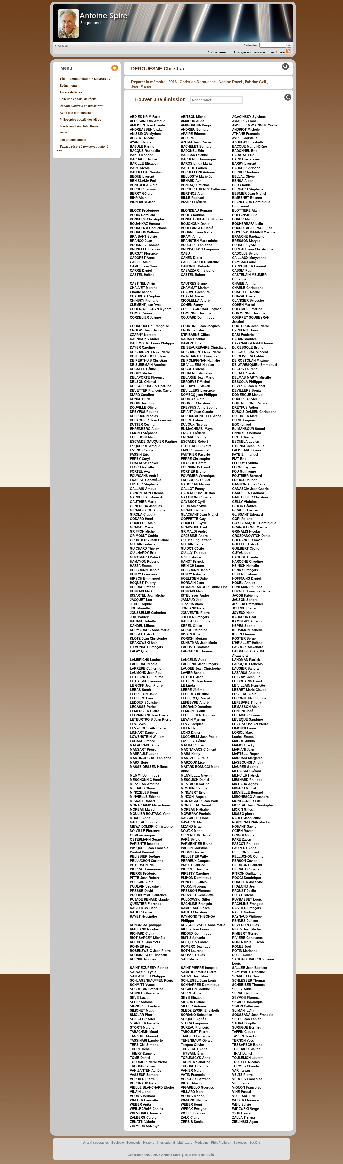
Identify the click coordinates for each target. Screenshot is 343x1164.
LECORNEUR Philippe (249, 698)
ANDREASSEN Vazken (147, 129)
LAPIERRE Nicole (143, 664)
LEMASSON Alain (246, 707)
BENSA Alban (242, 181)
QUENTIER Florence (145, 904)
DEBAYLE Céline (143, 369)
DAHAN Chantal (193, 339)
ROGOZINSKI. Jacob (248, 942)
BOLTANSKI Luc (244, 215)
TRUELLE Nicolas (246, 1062)
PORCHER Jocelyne (247, 882)
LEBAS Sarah (140, 690)
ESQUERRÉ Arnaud (145, 446)
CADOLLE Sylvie (245, 253)
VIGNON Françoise (246, 1087)
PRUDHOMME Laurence (148, 895)
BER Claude (241, 185)
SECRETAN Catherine (146, 989)
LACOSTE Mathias (195, 647)
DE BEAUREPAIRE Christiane (203, 347)
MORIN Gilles (242, 809)
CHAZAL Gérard (193, 296)
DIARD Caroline (142, 395)
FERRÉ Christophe (195, 459)
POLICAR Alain (141, 882)
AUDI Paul (189, 138)
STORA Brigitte (244, 1023)
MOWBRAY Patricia (196, 814)
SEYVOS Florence (246, 998)
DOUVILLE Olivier (144, 407)
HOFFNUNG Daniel (246, 578)
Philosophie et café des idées (80, 119)
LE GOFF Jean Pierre (146, 685)
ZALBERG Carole (143, 1117)
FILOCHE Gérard (194, 463)
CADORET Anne (142, 258)
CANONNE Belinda (195, 266)
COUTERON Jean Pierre (250, 326)
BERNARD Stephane (247, 189)
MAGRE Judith (243, 741)
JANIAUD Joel (191, 600)
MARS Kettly (190, 754)
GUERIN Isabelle (142, 544)
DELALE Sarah (243, 373)
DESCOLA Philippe (247, 382)
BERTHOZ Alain (193, 193)
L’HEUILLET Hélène (247, 643)
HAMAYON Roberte (144, 561)
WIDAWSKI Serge (245, 1109)
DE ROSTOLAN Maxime (250, 360)
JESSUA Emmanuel (247, 604)
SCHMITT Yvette (142, 985)
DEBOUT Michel (193, 369)
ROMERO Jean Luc (195, 946)
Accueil (63, 45)
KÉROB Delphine (194, 630)
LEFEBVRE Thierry (247, 702)
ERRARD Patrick (193, 437)
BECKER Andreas (245, 172)
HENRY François (245, 570)
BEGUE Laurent (142, 176)
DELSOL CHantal (143, 382)
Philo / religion (221, 1142)
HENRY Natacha (193, 574)
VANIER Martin (192, 1070)
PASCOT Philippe (245, 844)
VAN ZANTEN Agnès (145, 1070)
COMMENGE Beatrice (248, 313)
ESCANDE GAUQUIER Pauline (153, 442)
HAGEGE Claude (245, 557)
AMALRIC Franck (245, 121)
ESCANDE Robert (194, 442)
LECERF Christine (195, 694)
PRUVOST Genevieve (197, 895)
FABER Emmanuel (195, 450)
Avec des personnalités (76, 113)
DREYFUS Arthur (245, 407)
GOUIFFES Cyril (193, 523)
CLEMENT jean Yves (145, 305)
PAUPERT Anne (244, 848)
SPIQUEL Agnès (193, 1019)
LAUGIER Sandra (245, 668)
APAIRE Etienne (193, 134)
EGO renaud (241, 424)
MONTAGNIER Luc (246, 801)
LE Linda (188, 685)
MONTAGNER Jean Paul (199, 801)
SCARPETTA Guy (245, 976)
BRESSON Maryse (246, 241)
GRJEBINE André (194, 536)
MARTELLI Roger (245, 754)
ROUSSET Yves (193, 955)
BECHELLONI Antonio (198, 172)
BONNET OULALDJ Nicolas (202, 219)
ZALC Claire (190, 1117)
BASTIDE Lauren (194, 168)
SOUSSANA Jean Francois (252, 1015)
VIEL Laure (240, 1083)
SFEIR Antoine (141, 1002)
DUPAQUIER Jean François (151, 420)
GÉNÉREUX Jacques (146, 506)
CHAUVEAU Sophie (145, 296)
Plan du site (276, 52)
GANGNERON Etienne (147, 493)
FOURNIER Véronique (198, 476)
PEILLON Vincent (245, 852)
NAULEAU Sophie (143, 822)
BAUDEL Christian (246, 168)
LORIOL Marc (242, 732)
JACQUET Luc (141, 600)
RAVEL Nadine (243, 912)
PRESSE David (141, 891)
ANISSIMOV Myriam (145, 134)
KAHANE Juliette (143, 621)
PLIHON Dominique (196, 878)
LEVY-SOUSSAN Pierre (148, 728)
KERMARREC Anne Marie (149, 630)
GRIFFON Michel (143, 531)
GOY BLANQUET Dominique (254, 523)
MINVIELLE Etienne (145, 797)
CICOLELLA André (195, 300)
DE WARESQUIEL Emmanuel (254, 365)
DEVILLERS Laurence (198, 390)
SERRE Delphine (245, 993)
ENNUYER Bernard (246, 433)
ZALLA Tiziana (243, 1117)
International (166, 1142)
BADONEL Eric (192, 151)
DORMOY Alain (192, 399)
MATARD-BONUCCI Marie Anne (200, 769)
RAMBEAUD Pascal (196, 908)
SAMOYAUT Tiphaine (248, 972)
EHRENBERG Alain (144, 429)
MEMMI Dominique (144, 775)
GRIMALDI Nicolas (246, 531)
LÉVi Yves (138, 724)
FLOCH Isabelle (142, 467)
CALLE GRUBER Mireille (200, 262)
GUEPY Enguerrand (196, 540)
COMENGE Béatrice (196, 313)
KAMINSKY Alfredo (247, 621)
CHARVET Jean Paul (197, 292)
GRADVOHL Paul (194, 527)
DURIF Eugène (243, 420)
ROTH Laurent (192, 951)
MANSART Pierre (143, 749)
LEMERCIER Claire (144, 711)
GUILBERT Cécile (245, 548)
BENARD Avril (192, 181)
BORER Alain (242, 219)
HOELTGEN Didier (195, 578)
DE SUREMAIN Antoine (148, 365)
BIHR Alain (138, 198)
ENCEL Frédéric (193, 433)
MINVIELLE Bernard (247, 792)
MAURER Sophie (245, 767)
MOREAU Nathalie (195, 809)
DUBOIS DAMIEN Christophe (254, 412)
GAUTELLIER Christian (250, 497)
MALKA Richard (193, 745)
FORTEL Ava (140, 471)
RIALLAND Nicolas (144, 929)
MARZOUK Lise (193, 762)
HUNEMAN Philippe (247, 587)
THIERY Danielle (142, 1053)
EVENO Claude (141, 450)
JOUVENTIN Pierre (195, 613)
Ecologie (117, 1142)
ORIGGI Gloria (243, 835)
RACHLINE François (196, 904)
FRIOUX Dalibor (244, 480)
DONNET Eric (140, 399)
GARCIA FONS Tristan (198, 493)
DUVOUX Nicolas (194, 424)
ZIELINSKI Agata (245, 1122)
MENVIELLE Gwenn (196, 775)
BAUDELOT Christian (146, 172)
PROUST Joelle (244, 891)
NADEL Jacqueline (246, 818)
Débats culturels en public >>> (81, 106)
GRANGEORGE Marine (249, 527)
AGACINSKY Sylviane (249, 117)
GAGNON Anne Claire (248, 484)
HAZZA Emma (141, 566)
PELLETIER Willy (194, 856)
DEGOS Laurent (244, 369)
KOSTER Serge (244, 638)
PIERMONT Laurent (247, 865)
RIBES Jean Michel (247, 929)
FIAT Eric (239, 459)
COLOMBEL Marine (247, 309)
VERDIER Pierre (142, 1079)
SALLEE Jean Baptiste (249, 968)
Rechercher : (251, 45)
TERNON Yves (243, 1040)
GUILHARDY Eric (143, 553)
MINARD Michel (244, 788)
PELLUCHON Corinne (146, 861)
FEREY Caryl (140, 459)
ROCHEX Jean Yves (145, 942)
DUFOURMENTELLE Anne (201, 416)
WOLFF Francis (193, 1113)
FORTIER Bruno (193, 471)
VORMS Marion (193, 1096)
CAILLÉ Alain (140, 262)
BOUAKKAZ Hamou (145, 224)
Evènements (69, 85)
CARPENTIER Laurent (249, 266)
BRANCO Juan (141, 241)
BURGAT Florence (144, 253)
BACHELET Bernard (196, 146)
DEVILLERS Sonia (246, 390)
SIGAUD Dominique (247, 1002)
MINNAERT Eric (193, 792)
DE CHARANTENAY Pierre (150, 352)
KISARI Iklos (190, 634)
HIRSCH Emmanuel (145, 578)
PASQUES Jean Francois (149, 848)
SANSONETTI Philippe (147, 976)
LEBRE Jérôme (192, 690)
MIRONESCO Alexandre (250, 797)
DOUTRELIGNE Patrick (249, 403)
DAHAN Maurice (244, 339)
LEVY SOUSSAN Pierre (250, 724)
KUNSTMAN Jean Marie (199, 643)
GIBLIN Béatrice (244, 506)
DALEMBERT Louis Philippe (152, 343)
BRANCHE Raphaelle (248, 236)
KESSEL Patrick (142, 634)
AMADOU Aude (192, 121)
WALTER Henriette (144, 1100)
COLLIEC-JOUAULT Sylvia (201, 309)
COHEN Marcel (243, 305)
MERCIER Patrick (245, 775)
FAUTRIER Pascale (195, 454)
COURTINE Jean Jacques (200, 326)
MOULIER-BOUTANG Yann (150, 814)
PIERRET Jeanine (194, 869)
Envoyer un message (249, 52)
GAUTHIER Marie (143, 502)
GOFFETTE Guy (193, 519)
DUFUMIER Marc (245, 416)
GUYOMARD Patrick (145, 557)
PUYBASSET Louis (247, 899)
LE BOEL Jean (192, 677)
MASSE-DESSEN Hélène (149, 767)
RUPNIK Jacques (143, 959)
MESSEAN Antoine (144, 784)
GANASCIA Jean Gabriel (251, 489)
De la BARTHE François (199, 356)
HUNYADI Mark (141, 591)
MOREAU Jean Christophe (252, 805)
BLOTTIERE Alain (246, 210)
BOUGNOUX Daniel (195, 224)
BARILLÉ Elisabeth (144, 163)
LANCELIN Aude (193, 660)
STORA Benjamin (194, 1023)
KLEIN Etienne (243, 634)
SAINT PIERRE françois (199, 968)
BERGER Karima (143, 189)
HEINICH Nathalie (245, 566)
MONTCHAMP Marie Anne (150, 805)
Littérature (184, 1142)
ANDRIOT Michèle (246, 129)
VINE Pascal (241, 1092)
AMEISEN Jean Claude (147, 125)
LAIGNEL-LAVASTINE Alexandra (248, 653)
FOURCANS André (144, 476)
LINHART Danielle (143, 732)
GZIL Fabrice (191, 557)
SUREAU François (195, 1027)
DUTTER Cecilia (142, 424)
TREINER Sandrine (195, 1062)
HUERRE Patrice (142, 587)
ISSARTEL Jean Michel (148, 595)
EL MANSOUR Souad (248, 429)
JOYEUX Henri (243, 613)
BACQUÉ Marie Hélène (249, 146)
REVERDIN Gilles (245, 925)
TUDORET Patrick (194, 1066)
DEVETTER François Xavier (151, 390)
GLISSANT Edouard (247, 514)
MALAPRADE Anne (144, 745)
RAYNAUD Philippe (247, 916)
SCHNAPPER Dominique (200, 985)
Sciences (240, 1142)
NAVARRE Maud (193, 822)
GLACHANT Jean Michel (199, 514)
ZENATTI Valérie (142, 1122)
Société (254, 1142)
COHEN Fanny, (192, 305)
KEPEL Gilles (191, 626)
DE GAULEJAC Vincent (250, 352)
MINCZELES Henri (144, 792)
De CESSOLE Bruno (247, 347)
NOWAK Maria (191, 831)
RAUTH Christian (194, 912)
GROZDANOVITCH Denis (251, 536)
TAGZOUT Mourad (144, 1036)
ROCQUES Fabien (195, 942)
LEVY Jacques (192, 724)
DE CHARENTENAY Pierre (201, 352)
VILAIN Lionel (140, 1092)
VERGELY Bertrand (196, 1079)
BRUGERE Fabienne (196, 245)
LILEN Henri (190, 728)
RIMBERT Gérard (245, 933)
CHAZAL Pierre (243, 296)
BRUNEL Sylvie (244, 245)
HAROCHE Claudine (247, 561)
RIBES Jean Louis (195, 929)
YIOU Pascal (241, 1113)
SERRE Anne (191, 993)
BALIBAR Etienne (194, 155)
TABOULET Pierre (194, 1032)
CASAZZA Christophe (197, 270)
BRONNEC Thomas (144, 245)
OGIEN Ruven (242, 831)
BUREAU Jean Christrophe (252, 249)
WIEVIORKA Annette (145, 1113)
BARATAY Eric (243, 155)
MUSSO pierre (243, 814)
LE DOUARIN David (247, 681)
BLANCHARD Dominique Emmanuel (251, 204)
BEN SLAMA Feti (143, 181)
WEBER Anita (140, 1104)
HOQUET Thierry (143, 583)
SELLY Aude (242, 989)
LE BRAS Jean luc (246, 677)
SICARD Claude (193, 1002)
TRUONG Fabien (142, 1066)
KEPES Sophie (243, 626)
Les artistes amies (73, 140)
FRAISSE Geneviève (145, 480)
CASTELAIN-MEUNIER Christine (249, 277)
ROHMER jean (141, 946)
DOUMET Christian (195, 403)
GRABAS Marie (141, 527)
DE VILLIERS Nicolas (197, 365)
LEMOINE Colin (193, 711)
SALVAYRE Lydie (143, 972)
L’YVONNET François (146, 647)
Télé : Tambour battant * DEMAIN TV (85, 79)
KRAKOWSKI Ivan (143, 643)
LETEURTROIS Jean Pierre (151, 720)
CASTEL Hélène (142, 275)
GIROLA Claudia (142, 514)
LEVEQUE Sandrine (247, 720)
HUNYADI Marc (192, 591)
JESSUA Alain (192, 604)
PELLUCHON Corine (247, 856)
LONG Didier (190, 732)
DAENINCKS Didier (144, 339)
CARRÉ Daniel (141, 270)
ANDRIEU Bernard (195, 129)
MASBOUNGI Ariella (247, 762)
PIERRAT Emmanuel (146, 869)
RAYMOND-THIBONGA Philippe (198, 919)
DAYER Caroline (142, 347)
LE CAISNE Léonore (145, 681)
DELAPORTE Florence (147, 377)
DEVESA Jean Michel (248, 386)
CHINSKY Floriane (144, 300)
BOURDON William (144, 232)
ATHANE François (246, 134)
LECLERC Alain (244, 694)
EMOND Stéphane (143, 433)
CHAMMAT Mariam (195, 288)
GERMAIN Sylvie (194, 506)
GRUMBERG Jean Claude (149, 540)
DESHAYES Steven (195, 386)
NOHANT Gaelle (244, 826)
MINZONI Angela (193, 797)
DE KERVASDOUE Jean (148, 356)
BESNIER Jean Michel (249, 193)
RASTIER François (246, 908)
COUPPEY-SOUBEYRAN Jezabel (250, 320)
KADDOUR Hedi (244, 617)
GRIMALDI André (194, 531)
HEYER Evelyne (244, 574)
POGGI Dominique (246, 878)
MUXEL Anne (140, 818)
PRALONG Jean (244, 886)
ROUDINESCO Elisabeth (148, 955)
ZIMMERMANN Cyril (145, 1126)
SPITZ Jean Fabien (246, 1019)
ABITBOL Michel (193, 117)
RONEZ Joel (241, 946)
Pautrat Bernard (142, 852)
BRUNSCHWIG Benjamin (200, 249)
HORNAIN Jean (192, 583)
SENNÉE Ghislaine (144, 993)
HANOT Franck (192, 561)
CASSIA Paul (242, 270)
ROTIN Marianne (244, 951)
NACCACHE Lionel (195, 818)
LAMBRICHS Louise (145, 660)
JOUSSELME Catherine (148, 613)
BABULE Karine (142, 146)
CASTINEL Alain (142, 283)
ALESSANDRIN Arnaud (147, 121)
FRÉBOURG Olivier (195, 480)
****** (63, 133)
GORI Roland (242, 519)
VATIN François (193, 1075)
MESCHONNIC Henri (145, 780)
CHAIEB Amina (243, 283)
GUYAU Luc (241, 553)
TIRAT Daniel (242, 1053)
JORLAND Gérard (194, 608)
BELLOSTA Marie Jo (196, 176)
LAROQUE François (247, 664)
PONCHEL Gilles (194, 882)
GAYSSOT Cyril (193, 502)
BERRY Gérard (141, 193)
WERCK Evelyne (193, 1109)
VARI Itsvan (241, 1070)
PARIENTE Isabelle (144, 844)
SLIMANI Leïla (243, 1010)
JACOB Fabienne (245, 595)
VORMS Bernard (142, 1096)
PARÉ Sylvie (190, 839)
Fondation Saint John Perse (79, 126)
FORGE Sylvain (244, 467)
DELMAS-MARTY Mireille (251, 377)
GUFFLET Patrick (245, 544)
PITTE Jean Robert (144, 878)
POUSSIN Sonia (193, 886)
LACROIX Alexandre (247, 647)
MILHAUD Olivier (143, 788)
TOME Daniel (140, 1058)
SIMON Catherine (245, 1006)
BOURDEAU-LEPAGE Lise (252, 228)
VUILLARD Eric (244, 1096)
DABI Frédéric (243, 335)
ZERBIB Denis (192, 1122)
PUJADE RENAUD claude (149, 899)
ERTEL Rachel (243, 437)
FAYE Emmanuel (245, 454)
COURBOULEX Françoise (149, 326)
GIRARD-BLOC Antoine (147, 510)
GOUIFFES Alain (143, 523)
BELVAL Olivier (244, 176)
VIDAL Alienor (192, 1083)
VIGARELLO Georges (197, 1087)
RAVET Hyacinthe (143, 916)
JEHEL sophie (141, 604)
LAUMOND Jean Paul (146, 673)
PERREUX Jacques (195, 861)
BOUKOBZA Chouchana (148, 228)
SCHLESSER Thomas (249, 980)
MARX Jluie (139, 762)
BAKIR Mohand (141, 155)
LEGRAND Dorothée (196, 707)
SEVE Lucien (140, 998)
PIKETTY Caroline (195, 873)
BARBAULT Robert (144, 159)
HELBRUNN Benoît (144, 570)
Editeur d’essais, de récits (78, 99)
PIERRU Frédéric (143, 873)
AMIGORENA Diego (196, 125)
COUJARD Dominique (197, 317)
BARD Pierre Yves (246, 159)
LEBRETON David (143, 694)
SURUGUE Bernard (246, 1027)
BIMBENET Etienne (247, 198)
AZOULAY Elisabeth (247, 142)
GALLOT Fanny (193, 489)
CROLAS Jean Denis (145, 330)
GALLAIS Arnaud (143, 489)
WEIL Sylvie (241, 1104)
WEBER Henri (191, 1104)
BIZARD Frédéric (194, 202)
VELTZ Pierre (242, 1075)
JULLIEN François (195, 617)
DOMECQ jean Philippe (199, 395)
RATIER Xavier (141, 912)
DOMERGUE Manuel (247, 395)
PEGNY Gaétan (192, 852)
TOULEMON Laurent (247, 1058)
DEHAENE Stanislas (196, 373)
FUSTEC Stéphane (144, 484)
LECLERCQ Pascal (195, 698)
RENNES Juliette (245, 921)
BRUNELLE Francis (145, 249)
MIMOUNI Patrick (194, 788)
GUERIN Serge (192, 544)
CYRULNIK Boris (245, 330)
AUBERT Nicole (142, 138)
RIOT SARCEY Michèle (147, 938)
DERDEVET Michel (195, 382)
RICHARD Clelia (142, 933)
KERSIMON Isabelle (247, 630)
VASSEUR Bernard (144, 1075)
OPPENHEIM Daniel (196, 835)
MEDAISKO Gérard (246, 771)
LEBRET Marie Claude (249, 690)
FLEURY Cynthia (245, 463)
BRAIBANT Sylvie (143, 236)
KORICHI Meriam (194, 638)
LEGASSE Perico (143, 707)
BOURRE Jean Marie (196, 232)
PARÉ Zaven (241, 839)
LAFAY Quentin (141, 651)
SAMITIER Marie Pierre (198, 972)
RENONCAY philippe (146, 925)
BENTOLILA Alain (143, 185)
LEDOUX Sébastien (145, 702)
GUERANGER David (247, 540)
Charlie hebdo (141, 292)
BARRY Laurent (244, 163)
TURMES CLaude (245, 1066)
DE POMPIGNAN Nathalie (200, 360)
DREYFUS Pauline (144, 412)
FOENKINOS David (195, 467)
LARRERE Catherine (145, 668)
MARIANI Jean (243, 749)
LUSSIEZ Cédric (193, 741)
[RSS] (288, 50)
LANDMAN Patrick (246, 660)
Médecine (202, 1142)
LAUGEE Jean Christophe (201, 668)
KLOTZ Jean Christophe (148, 638)
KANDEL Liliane (142, 626)
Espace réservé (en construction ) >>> (82, 149)
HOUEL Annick (243, 583)
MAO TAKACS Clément (198, 749)
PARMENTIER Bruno (197, 844)
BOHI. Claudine (193, 215)
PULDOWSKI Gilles (196, 899)
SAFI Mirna (189, 959)
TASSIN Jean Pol (245, 1036)
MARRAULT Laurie (144, 754)
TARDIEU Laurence (195, 1036)
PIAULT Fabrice (193, 865)
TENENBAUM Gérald (197, 1040)
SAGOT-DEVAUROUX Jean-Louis (253, 961)
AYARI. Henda (140, 142)
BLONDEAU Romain (196, 210)
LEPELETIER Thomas (198, 715)
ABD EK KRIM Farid (145, 117)
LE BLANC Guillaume (146, 677)
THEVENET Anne (194, 1049)
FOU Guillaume (244, 471)
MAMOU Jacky (243, 745)
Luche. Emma (243, 737)
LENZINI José (242, 711)
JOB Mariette (140, 608)
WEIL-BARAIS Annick (146, 1109)
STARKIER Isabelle (144, 1023)
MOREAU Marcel (142, 809)
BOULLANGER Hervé (197, 228)
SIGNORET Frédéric (145, 1006)
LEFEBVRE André (195, 702)
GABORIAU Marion (195, 484)
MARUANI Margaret (247, 758)
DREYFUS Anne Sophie (199, 407)
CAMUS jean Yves (143, 266)
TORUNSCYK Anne (195, 1058)
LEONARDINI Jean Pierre (149, 715)
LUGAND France (142, 741)
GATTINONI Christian (197, 497)
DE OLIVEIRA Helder (248, 356)
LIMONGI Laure (244, 728)
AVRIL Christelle (244, 138)
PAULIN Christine (194, 848)
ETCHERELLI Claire (196, 446)
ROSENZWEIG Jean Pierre (150, 951)
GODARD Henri (141, 519)
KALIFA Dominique (195, 621)
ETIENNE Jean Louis (248, 446)
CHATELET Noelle (246, 292)
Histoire (148, 1142)
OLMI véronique (142, 835)
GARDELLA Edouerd (146, 497)
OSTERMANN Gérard (146, 839)
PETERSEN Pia (142, 865)
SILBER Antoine (193, 1006)
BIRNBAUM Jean (142, 202)
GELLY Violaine (244, 502)
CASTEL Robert (193, 275)
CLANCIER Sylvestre (248, 300)
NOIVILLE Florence (145, 831)
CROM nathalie (192, 330)
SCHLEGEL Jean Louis (199, 980)
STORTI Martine (142, 1027)
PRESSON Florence (196, 891)
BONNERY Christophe (147, 219)
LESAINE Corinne (246, 715)
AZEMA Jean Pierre (196, 142)
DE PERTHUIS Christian (148, 360)
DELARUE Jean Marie (197, 377)
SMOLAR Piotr (141, 1015)
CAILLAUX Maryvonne (249, 258)
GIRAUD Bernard (194, 510)
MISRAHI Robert (142, 801)
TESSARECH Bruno (247, 1045)
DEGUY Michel (141, 373)
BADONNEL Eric (244, 151)
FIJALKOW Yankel (144, 463)
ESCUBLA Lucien (245, 442)
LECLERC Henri (142, 698)
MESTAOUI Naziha (195, 784)
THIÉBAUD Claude (246, 1049)
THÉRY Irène (140, 1049)
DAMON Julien (192, 343)
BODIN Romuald (142, 215)
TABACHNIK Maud (144, 1032)
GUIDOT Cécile (192, 548)
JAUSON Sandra (244, 600)
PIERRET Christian (246, 869)
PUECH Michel (243, 895)
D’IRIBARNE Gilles (195, 335)
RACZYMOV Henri (144, 908)
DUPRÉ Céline (192, 420)
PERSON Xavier (244, 861)
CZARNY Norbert (143, 335)
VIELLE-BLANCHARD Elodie (152, 1087)
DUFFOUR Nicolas (144, 416)
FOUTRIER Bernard (247, 476)
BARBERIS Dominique (198, 159)
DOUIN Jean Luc (142, 403)
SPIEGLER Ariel (142, 1019)
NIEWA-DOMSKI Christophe (151, 826)
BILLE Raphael (192, 198)
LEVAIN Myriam (193, 720)
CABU (185, 253)
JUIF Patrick (139, 617)
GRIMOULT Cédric (144, 536)
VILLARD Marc (192, 1092)
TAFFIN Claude (243, 1032)
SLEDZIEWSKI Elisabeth (200, 1010)
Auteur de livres (71, 92)
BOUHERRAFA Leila (247, 224)
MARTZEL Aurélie (194, 758)
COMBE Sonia (141, 313)
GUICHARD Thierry (144, 548)
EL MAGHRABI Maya (197, 429)
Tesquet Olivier (192, 1045)
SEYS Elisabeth (193, 998)
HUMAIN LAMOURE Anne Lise (204, 587)
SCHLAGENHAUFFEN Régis (151, 980)
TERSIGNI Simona (144, 1045)
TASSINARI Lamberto (146, 1040)
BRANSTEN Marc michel (200, 241)
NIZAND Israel (191, 826)
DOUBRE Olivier (244, 399)
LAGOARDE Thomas (197, 651)
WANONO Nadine (194, 1100)
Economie (133, 1142)
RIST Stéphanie (193, 938)
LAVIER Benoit (192, 673)
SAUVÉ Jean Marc (195, 976)
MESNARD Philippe (247, 780)
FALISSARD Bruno (246, 450)
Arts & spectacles (96, 1142)
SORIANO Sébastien (196, 1015)
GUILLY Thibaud (193, 553)
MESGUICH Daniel (195, 780)
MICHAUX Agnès (245, 784)
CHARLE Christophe (247, 288)
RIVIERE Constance (247, 938)
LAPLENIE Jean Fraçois (199, 664)
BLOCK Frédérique (144, 210)
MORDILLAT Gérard (196, 805)
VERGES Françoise (247, 1079)
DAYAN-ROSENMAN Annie (252, 343)
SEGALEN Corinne (195, 989)
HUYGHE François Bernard (253, 591)
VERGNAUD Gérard (145, 1083)
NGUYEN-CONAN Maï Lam (252, 822)
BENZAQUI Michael (196, 185)
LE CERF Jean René (196, 681)
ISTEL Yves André (195, 595)
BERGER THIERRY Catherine (203, 189)
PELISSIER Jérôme (145, 856)
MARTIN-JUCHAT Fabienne (150, 758)
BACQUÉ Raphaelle (145, 151)
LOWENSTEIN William (147, 737)
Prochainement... (219, 52)
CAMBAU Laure (244, 262)
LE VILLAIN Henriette (248, 685)
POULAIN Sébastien (145, 886)
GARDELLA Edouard (248, 493)
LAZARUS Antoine (246, 673)
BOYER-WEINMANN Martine (253, 232)
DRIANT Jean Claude (197, 412)
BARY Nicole (140, 168)
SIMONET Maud (142, 1010)
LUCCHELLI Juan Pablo (199, 737)
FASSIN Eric (139, 454)
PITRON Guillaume (246, 873)
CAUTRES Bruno (194, 283)
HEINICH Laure (192, 566)
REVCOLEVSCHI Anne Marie (203, 925)
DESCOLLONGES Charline (150, 386)
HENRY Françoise (143, 574)
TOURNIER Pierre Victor (148, 1062)
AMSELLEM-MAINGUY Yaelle (254, 125)
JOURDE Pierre (244, 608)
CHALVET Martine (143, 288)
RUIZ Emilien (242, 955)
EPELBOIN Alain (143, 437)
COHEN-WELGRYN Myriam (151, 309)
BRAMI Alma (190, 236)
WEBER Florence (245, 1100)
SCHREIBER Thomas (248, 985)
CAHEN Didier (191, 258)
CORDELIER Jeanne (145, 317)
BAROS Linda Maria (196, 163)
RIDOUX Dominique (196, 933)
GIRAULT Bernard (245, 510)
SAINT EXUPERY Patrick (149, 968)
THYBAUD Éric (192, 1053)
